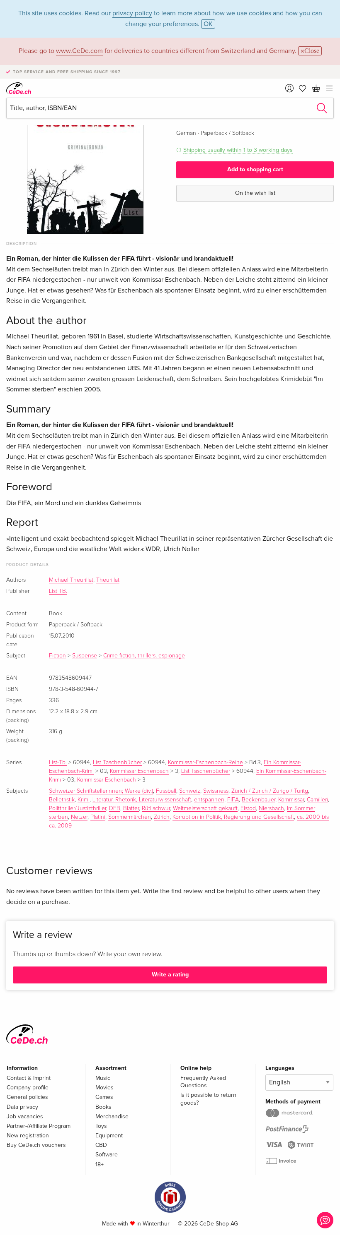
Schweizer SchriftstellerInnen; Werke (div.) (101, 791)
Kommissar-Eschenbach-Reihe (205, 762)
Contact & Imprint (29, 1078)
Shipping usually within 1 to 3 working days (238, 149)
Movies (104, 1087)
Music (102, 1078)
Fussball (166, 791)
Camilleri (317, 800)
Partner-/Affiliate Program (38, 1125)
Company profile (28, 1087)
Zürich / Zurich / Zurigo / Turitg (269, 791)
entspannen (209, 800)
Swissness (215, 791)
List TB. (58, 591)
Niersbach (271, 808)
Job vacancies (25, 1116)
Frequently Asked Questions (203, 1081)
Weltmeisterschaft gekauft (205, 808)
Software (106, 1154)
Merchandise (112, 1116)
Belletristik (62, 800)
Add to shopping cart (255, 169)
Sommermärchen (129, 817)
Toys (101, 1125)
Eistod (248, 808)
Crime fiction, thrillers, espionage (144, 656)
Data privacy (22, 1106)
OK (208, 24)
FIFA (233, 800)
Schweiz (189, 791)
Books (103, 1106)
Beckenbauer (258, 800)
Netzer (79, 817)
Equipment (109, 1135)
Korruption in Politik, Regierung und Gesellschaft (233, 817)
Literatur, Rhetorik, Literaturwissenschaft (141, 800)
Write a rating (170, 974)
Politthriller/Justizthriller (77, 808)
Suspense (84, 656)
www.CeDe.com (79, 51)
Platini (97, 817)
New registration (28, 1135)
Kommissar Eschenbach (139, 771)
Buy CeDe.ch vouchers (36, 1145)
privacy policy (132, 13)
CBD (101, 1145)
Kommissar (291, 800)
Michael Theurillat (71, 580)
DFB (114, 808)
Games (104, 1097)
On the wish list (255, 193)
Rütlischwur (156, 808)
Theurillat (107, 580)
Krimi (84, 800)
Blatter (131, 808)
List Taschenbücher (117, 762)
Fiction (57, 656)
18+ (99, 1164)
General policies (27, 1097)
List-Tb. (58, 762)
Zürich (162, 817)
